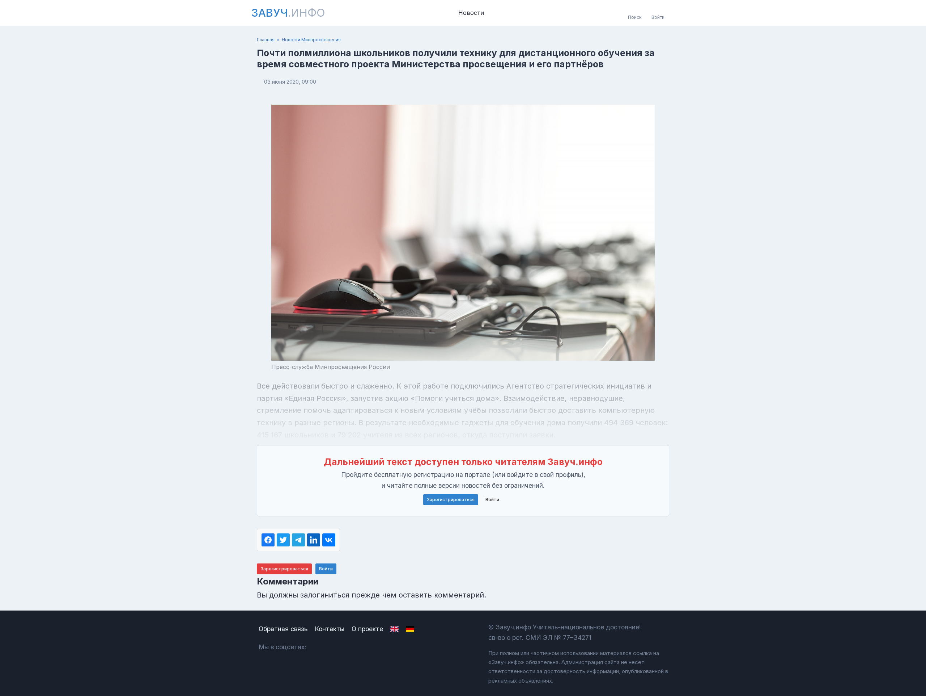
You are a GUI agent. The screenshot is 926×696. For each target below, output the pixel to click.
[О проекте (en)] (394, 629)
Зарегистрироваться (451, 499)
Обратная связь (283, 629)
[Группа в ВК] (319, 647)
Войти (492, 499)
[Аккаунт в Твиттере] (358, 647)
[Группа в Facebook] (339, 647)
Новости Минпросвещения (311, 39)
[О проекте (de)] (410, 629)
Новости (471, 12)
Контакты (329, 629)
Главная (266, 39)
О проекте (367, 629)
